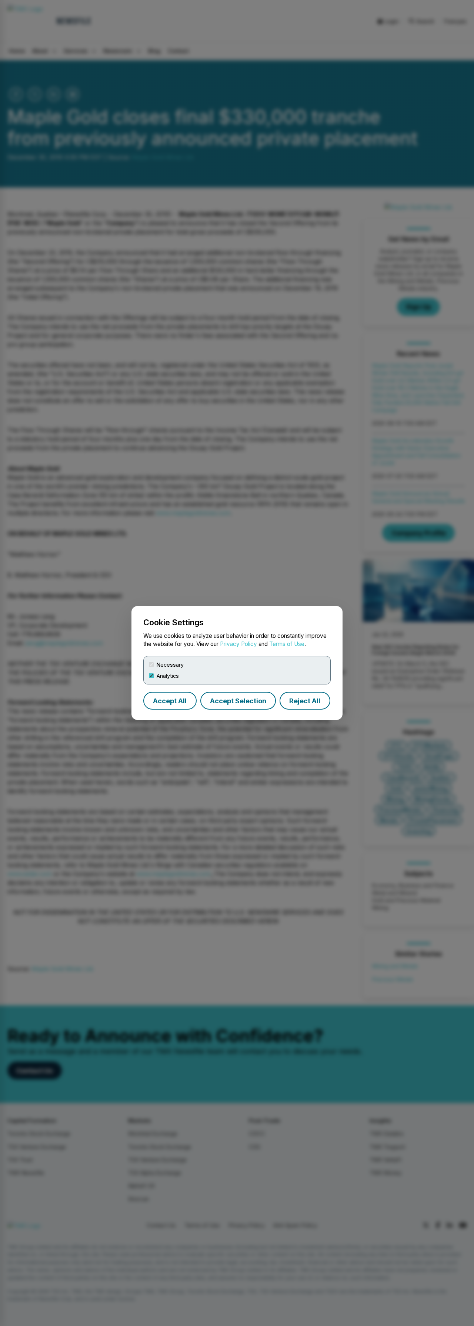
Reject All (304, 701)
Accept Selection (238, 701)
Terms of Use (286, 643)
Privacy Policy (238, 643)
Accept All (170, 701)
